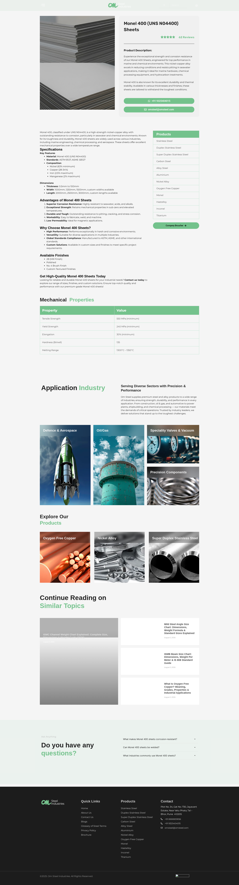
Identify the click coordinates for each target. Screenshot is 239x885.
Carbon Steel (128, 821)
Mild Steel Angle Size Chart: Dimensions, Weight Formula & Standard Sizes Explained (179, 629)
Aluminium (127, 830)
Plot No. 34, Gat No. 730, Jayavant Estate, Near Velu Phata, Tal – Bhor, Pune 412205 (179, 810)
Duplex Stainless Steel (133, 812)
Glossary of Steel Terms (93, 826)
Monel (124, 843)
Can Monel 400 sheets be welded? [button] (141, 747)
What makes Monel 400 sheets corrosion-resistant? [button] (150, 739)
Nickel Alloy (107, 538)
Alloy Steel (126, 826)
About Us (86, 812)
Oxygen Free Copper (59, 538)
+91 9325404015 (172, 823)
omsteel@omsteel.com (177, 828)
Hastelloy (126, 848)
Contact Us (87, 817)
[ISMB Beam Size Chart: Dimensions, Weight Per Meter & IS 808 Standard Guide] (140, 661)
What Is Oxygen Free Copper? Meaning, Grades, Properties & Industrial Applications (177, 688)
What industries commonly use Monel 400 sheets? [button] (149, 755)
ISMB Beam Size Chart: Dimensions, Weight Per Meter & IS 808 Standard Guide (178, 658)
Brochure (86, 835)
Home (84, 808)
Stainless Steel (129, 808)
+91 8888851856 (173, 819)
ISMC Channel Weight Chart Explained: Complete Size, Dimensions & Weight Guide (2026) (75, 636)
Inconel (125, 852)
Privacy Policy (88, 830)
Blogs (84, 821)
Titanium (126, 857)
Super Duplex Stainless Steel (175, 538)
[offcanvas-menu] (43, 5)
